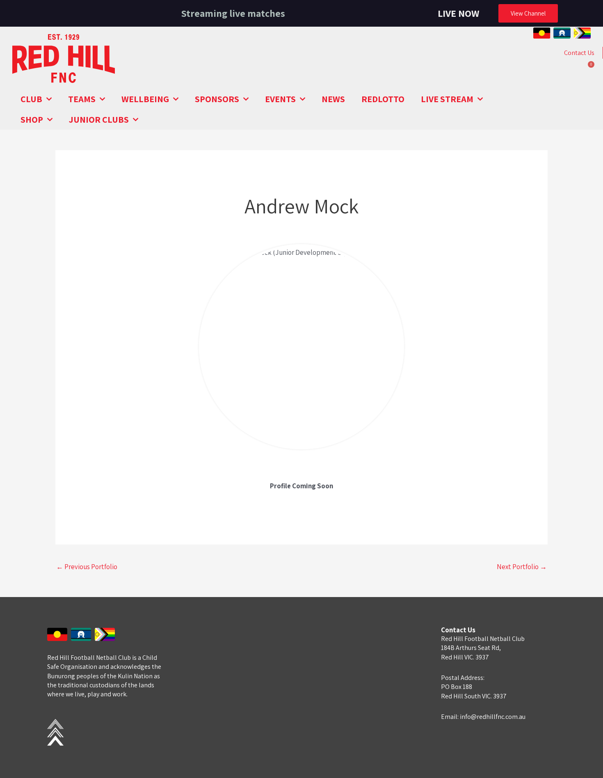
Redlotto (382, 99)
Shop (32, 119)
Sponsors (217, 99)
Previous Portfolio (86, 566)
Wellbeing (145, 99)
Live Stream (447, 99)
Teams (82, 99)
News (333, 99)
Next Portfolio (522, 566)
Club (31, 99)
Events (280, 99)
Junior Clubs (99, 119)
